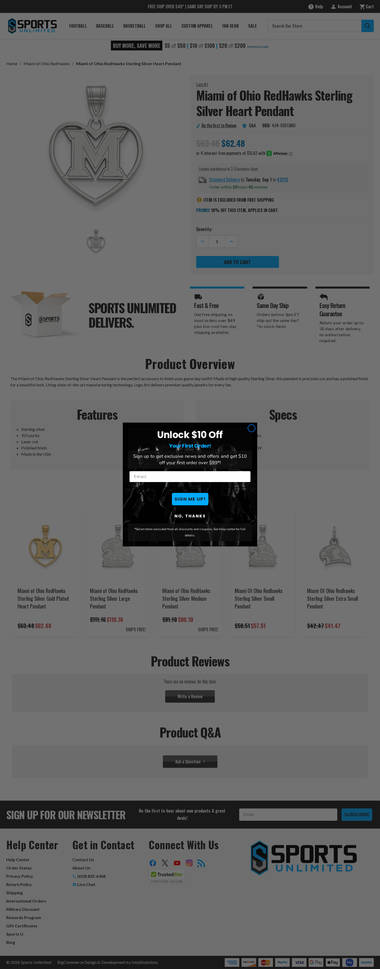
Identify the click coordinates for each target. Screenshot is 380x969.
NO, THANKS (190, 516)
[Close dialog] (251, 428)
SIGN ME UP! (190, 499)
